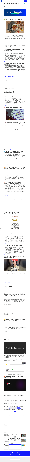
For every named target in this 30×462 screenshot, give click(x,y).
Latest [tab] (6, 432)
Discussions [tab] (9, 432)
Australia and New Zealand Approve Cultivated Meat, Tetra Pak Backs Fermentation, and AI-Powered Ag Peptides (12, 434)
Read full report (14, 76)
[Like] (5, 7)
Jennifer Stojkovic (14, 271)
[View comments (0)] (6, 7)
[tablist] (6, 425)
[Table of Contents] (0, 231)
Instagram (8, 413)
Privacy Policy (19, 446)
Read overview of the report (8, 76)
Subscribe (15, 444)
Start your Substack (13, 459)
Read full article (6, 61)
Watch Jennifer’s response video (8, 282)
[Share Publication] (22, 1)
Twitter (14, 413)
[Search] (21, 1)
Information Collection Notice (14, 446)
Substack (12, 460)
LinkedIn (11, 413)
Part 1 (10, 149)
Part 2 (13, 149)
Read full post (6, 105)
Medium (5, 413)
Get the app (18, 459)
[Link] (3, 18)
